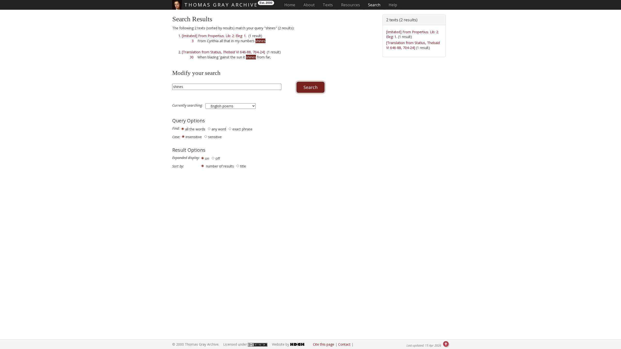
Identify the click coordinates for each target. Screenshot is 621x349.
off (217, 158)
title (243, 166)
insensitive (194, 137)
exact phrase (242, 129)
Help (393, 5)
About (309, 5)
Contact (344, 344)
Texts (328, 5)
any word (219, 129)
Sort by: (178, 166)
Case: (176, 137)
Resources (350, 5)
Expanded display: (186, 158)
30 (192, 57)
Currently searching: (188, 105)
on (207, 158)
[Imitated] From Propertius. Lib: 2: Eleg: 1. (214, 35)
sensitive (215, 137)
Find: (176, 128)
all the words (195, 129)
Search (374, 5)
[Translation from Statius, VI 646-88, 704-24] (223, 52)
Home (291, 5)
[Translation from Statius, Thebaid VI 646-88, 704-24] (413, 45)
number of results (220, 166)
